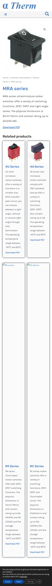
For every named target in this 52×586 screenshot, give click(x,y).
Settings (30, 582)
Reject (19, 582)
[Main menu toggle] (6, 14)
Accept (7, 582)
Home (5, 77)
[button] (47, 14)
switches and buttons (20, 77)
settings (23, 576)
